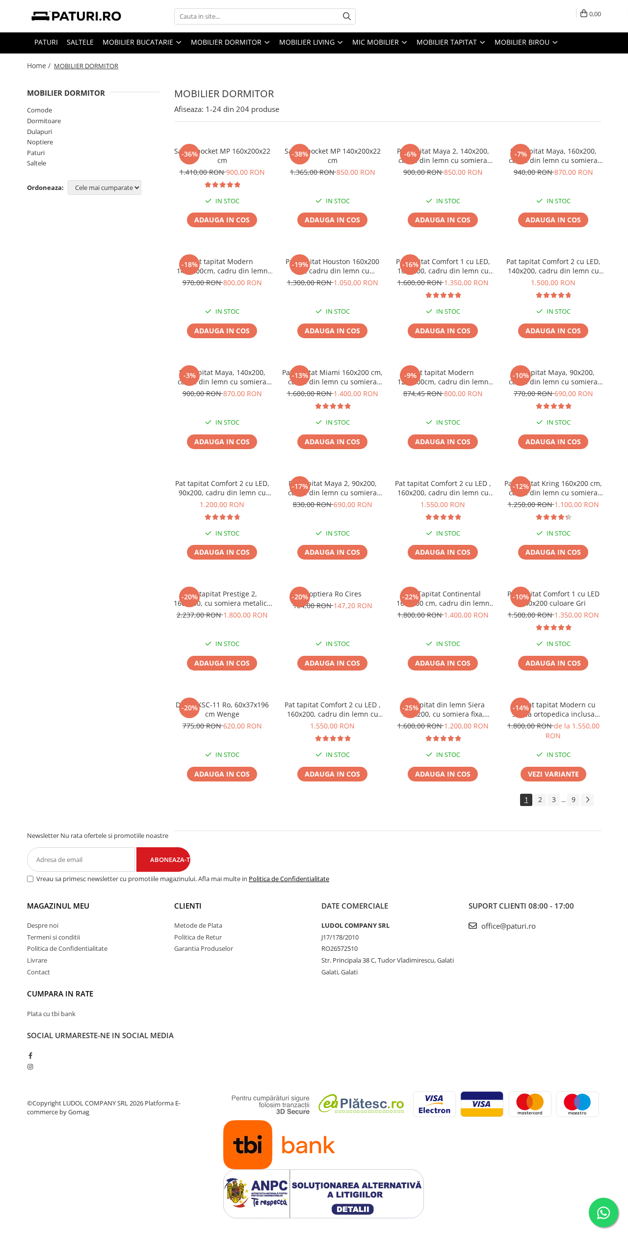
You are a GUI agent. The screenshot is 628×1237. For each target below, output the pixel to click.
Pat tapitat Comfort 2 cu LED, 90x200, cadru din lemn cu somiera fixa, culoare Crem (222, 488)
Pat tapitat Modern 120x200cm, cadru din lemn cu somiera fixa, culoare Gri (443, 377)
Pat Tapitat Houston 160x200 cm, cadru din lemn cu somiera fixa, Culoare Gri (332, 266)
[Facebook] (30, 1055)
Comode (39, 110)
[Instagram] (30, 1066)
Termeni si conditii (53, 937)
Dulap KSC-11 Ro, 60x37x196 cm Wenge (222, 709)
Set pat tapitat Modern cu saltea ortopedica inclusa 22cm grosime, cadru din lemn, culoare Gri (553, 709)
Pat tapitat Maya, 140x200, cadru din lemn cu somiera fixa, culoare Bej (222, 377)
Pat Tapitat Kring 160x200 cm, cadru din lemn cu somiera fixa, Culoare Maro (553, 488)
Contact (38, 972)
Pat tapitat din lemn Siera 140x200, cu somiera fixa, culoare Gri (443, 709)
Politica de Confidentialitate (289, 878)
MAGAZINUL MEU (58, 906)
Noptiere (40, 141)
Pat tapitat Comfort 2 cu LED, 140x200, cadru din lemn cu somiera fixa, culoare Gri (553, 266)
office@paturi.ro (507, 926)
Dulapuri (39, 131)
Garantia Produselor (203, 948)
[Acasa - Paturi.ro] (76, 16)
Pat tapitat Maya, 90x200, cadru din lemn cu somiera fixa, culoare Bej (553, 377)
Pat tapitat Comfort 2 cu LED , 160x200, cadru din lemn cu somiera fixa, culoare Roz (443, 488)
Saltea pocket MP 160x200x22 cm (222, 155)
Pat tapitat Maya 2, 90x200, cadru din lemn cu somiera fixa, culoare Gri (332, 488)
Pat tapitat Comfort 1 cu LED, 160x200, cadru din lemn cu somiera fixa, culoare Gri (443, 266)
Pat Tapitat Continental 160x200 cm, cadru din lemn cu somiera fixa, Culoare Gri (443, 598)
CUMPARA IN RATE (60, 993)
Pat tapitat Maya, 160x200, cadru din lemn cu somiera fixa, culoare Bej (553, 155)
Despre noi (42, 925)
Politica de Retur (198, 937)
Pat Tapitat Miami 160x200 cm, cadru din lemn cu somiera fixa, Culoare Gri (332, 377)
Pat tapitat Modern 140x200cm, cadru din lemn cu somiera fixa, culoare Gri (222, 266)
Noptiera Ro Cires (333, 593)
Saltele (36, 163)
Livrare (37, 960)
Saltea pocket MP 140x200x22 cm (333, 155)
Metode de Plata (198, 925)
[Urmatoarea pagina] (587, 800)
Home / (39, 65)
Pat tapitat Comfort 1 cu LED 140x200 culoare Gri (553, 598)
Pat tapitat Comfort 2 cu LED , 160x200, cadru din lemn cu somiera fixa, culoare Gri (333, 709)
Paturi (36, 152)
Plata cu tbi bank (51, 1013)
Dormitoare (44, 120)
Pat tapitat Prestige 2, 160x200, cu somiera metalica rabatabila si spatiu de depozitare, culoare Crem (222, 598)
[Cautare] (347, 16)
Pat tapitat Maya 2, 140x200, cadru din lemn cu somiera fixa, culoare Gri (443, 155)
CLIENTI (188, 906)
